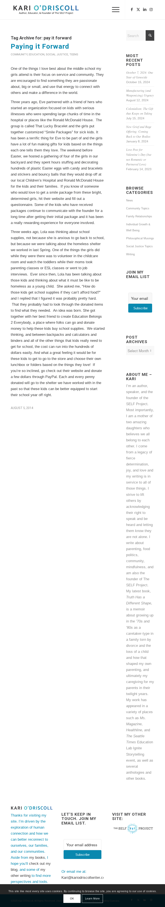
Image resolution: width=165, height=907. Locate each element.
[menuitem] (113, 9)
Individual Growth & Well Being (138, 227)
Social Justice (57, 54)
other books (135, 778)
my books (37, 858)
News (129, 200)
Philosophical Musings (140, 238)
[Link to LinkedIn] (144, 9)
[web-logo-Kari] (52, 9)
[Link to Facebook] (131, 9)
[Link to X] (138, 9)
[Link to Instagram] (151, 9)
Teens (73, 54)
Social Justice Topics (139, 246)
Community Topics (137, 208)
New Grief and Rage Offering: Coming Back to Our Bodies (138, 131)
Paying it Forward (40, 46)
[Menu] (113, 9)
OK (72, 898)
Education (36, 54)
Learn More (92, 898)
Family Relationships (139, 216)
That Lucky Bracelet (51, 126)
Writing (130, 254)
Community (19, 54)
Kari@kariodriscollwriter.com (84, 878)
